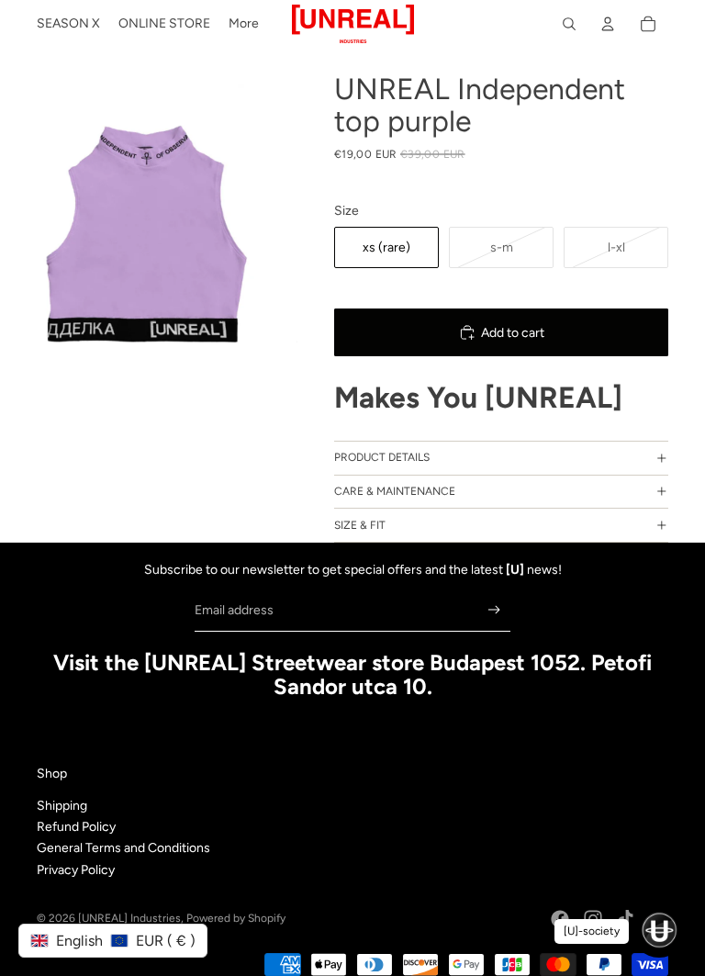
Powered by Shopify (235, 918)
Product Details (382, 457)
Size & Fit (360, 525)
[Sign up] (494, 610)
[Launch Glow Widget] (659, 930)
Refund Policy (76, 827)
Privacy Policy (76, 870)
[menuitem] (68, 24)
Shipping (62, 805)
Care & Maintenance (394, 491)
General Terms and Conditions (123, 848)
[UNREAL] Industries (129, 918)
